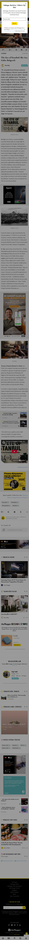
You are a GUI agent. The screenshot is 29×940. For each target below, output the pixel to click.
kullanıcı (22, 29)
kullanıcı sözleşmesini (14, 29)
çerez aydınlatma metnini (9, 31)
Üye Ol (14, 23)
